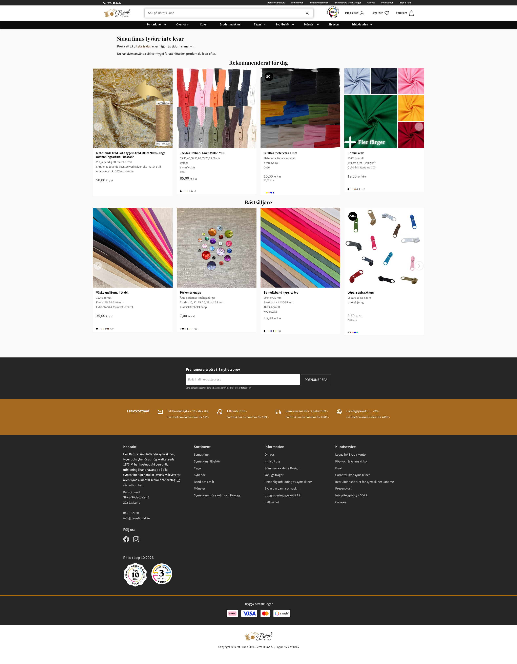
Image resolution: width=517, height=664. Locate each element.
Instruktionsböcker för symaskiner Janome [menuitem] (364, 482)
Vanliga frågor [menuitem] (274, 475)
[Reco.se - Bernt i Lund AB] (333, 13)
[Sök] (307, 13)
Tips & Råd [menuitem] (405, 2)
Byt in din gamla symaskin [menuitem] (282, 488)
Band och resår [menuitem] (204, 482)
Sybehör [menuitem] (199, 475)
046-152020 (114, 2)
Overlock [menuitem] (182, 25)
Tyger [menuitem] (257, 25)
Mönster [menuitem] (309, 25)
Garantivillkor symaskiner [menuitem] (352, 475)
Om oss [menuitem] (371, 2)
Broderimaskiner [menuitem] (231, 25)
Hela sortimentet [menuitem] (276, 2)
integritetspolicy (243, 387)
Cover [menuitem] (204, 25)
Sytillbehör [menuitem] (283, 25)
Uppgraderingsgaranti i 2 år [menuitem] (283, 495)
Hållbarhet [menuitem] (272, 502)
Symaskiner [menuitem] (154, 25)
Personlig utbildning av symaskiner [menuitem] (288, 482)
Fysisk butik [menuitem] (387, 2)
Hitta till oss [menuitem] (272, 461)
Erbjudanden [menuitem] (359, 25)
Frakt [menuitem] (338, 468)
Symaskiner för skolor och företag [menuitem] (217, 495)
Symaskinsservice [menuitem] (319, 2)
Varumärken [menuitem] (297, 2)
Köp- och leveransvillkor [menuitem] (351, 461)
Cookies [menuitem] (340, 502)
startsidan (144, 46)
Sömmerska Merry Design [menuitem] (348, 2)
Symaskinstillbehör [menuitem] (207, 461)
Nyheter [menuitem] (334, 25)
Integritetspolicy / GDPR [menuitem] (351, 495)
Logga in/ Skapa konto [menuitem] (350, 454)
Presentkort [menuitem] (343, 488)
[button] (380, 13)
